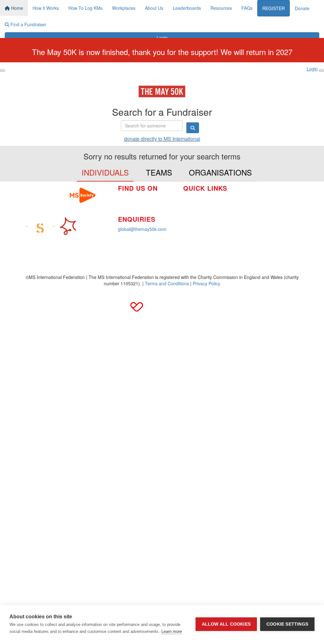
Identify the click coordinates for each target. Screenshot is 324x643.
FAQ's (250, 204)
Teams (159, 172)
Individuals (105, 172)
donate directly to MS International (162, 138)
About (189, 217)
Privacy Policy (206, 283)
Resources (221, 8)
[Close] (321, 70)
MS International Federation (272, 213)
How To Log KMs (85, 8)
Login (162, 37)
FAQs (246, 8)
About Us (154, 8)
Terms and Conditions (167, 283)
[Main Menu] (2, 70)
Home (16, 8)
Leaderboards (187, 8)
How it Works (46, 8)
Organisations (220, 172)
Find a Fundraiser (27, 24)
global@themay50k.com (142, 229)
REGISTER (273, 8)
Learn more (171, 631)
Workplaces (123, 8)
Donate (302, 8)
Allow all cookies (226, 624)
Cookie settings (287, 624)
